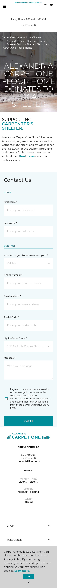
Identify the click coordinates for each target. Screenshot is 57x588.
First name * (10, 202)
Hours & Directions (29, 461)
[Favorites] (45, 6)
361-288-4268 (28, 25)
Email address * (12, 296)
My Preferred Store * (15, 338)
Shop (10, 525)
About (23, 37)
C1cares (36, 37)
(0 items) (51, 5)
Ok (28, 576)
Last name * (10, 223)
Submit (28, 421)
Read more (26, 156)
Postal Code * (11, 317)
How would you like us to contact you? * (26, 255)
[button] (40, 6)
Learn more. (22, 570)
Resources (14, 539)
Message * (9, 358)
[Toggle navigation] (5, 6)
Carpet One (8, 37)
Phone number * (13, 275)
